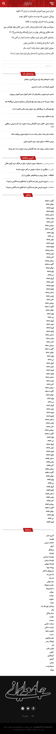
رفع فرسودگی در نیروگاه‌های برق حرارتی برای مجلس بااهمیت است (33, 109)
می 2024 (51, 274)
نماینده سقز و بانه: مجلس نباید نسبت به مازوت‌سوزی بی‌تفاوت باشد (32, 134)
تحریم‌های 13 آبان (48, 570)
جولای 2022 (50, 352)
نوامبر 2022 (50, 338)
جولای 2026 (50, 204)
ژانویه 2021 (50, 416)
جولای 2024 (50, 267)
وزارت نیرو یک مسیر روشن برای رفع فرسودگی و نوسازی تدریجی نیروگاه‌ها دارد (29, 101)
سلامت (51, 616)
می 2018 (51, 518)
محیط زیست (50, 666)
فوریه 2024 (50, 285)
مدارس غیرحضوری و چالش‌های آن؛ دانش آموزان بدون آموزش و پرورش (32, 94)
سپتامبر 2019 (49, 469)
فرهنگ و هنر (50, 641)
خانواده (51, 599)
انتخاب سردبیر (49, 542)
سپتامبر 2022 (49, 345)
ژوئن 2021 (50, 398)
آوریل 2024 (50, 278)
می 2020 (51, 440)
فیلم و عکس (50, 648)
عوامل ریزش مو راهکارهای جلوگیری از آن (34, 175)
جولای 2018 (50, 511)
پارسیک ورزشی (49, 563)
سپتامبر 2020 (49, 430)
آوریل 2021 (50, 405)
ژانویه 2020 (50, 454)
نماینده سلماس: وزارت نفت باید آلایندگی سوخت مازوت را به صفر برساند (31, 148)
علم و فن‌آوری (49, 638)
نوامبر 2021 (50, 380)
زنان (52, 609)
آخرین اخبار (50, 535)
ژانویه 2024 (50, 289)
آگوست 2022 (49, 349)
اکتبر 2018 (50, 500)
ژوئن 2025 (50, 232)
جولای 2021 (50, 394)
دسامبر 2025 (49, 214)
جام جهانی (50, 581)
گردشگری (51, 655)
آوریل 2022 (50, 363)
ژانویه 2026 (50, 211)
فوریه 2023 (50, 327)
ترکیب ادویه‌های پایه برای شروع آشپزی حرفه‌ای (39, 79)
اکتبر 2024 (50, 257)
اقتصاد (52, 539)
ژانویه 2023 (50, 331)
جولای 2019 (50, 476)
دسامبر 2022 (49, 334)
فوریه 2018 (50, 521)
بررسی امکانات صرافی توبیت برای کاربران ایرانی (39, 141)
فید (53, 645)
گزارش (51, 659)
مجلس (52, 662)
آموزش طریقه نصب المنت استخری (43, 86)
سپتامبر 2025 (49, 225)
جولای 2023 (50, 310)
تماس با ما (25, 716)
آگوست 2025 (49, 229)
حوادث (51, 595)
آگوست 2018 (49, 507)
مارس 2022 (50, 366)
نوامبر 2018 (50, 497)
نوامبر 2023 (50, 296)
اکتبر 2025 (50, 221)
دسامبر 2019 (50, 458)
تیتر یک (51, 578)
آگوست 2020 (49, 433)
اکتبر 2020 (50, 426)
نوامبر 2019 (50, 461)
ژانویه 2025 (50, 246)
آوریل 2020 (50, 444)
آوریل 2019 (50, 486)
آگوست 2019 (49, 472)
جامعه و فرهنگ (49, 585)
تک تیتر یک (50, 574)
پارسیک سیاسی (49, 560)
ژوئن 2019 (50, 479)
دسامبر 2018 (50, 493)
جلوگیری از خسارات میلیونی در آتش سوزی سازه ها (32, 169)
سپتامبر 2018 (49, 504)
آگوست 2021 (49, 391)
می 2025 (51, 236)
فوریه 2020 (50, 451)
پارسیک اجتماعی (48, 556)
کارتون (52, 652)
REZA (52, 175)
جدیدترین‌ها (50, 588)
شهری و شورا (50, 630)
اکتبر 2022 (50, 341)
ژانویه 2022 (50, 373)
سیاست (51, 620)
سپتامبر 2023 (49, 303)
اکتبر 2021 (50, 384)
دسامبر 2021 (50, 377)
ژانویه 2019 (50, 490)
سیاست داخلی (49, 627)
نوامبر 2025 (50, 218)
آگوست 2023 (49, 306)
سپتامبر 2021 (49, 387)
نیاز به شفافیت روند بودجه (45, 116)
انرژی (52, 546)
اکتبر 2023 (50, 299)
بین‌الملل (51, 549)
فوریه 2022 (50, 370)
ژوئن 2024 (50, 271)
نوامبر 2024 (50, 253)
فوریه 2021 (50, 412)
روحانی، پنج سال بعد (47, 606)
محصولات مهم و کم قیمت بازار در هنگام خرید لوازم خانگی (23, 163)
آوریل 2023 (50, 320)
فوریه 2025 (50, 243)
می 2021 (51, 401)
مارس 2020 (50, 447)
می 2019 (51, 483)
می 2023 (51, 317)
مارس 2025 (50, 239)
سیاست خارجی (49, 623)
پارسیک (51, 553)
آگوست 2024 (49, 264)
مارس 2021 (50, 409)
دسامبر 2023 (49, 292)
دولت (52, 602)
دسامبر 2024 (49, 250)
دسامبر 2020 (49, 419)
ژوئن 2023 (50, 313)
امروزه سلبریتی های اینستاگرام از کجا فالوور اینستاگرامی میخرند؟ (27, 181)
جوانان (52, 592)
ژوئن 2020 (50, 437)
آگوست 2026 (49, 200)
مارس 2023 (50, 324)
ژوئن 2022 (50, 356)
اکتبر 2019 (50, 465)
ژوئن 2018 (50, 514)
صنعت (52, 634)
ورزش (52, 669)
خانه (32, 716)
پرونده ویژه (50, 567)
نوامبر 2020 (50, 423)
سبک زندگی (50, 613)
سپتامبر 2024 (49, 260)
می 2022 (51, 359)
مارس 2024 (50, 281)
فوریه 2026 (50, 207)
